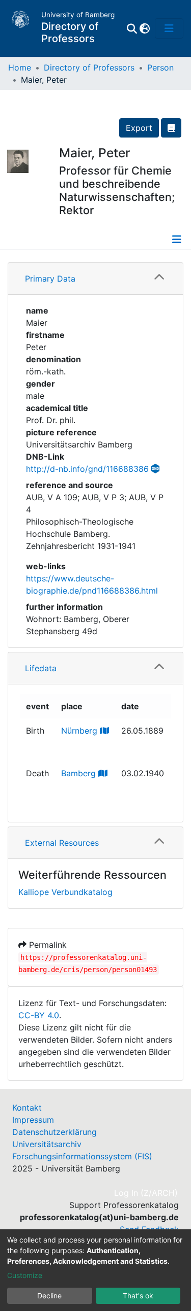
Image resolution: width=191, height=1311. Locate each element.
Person (160, 67)
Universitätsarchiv (46, 1144)
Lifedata (41, 668)
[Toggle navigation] (169, 28)
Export (139, 128)
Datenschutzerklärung (54, 1132)
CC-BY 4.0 (38, 1015)
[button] (144, 28)
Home (19, 67)
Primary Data (50, 278)
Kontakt (27, 1107)
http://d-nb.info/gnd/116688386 (87, 469)
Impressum (33, 1120)
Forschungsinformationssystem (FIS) (82, 1156)
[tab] (95, 279)
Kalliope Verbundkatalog (65, 892)
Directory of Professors (89, 67)
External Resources (62, 843)
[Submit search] (131, 28)
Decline (49, 1295)
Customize (24, 1275)
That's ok (138, 1295)
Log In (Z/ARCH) (146, 1193)
